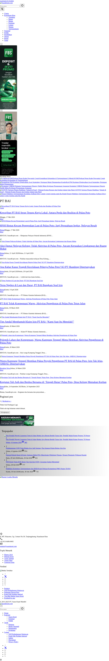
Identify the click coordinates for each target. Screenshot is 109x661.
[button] (22, 5)
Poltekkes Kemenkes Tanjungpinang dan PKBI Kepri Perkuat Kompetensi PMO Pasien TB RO (38, 469)
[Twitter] (5, 577)
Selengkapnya (5, 412)
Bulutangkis (13, 628)
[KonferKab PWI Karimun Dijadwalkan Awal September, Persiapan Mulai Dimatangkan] (30, 182)
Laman (6, 632)
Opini (2, 208)
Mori (1, 219)
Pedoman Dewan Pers (11, 592)
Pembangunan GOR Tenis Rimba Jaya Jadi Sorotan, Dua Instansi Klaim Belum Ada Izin (36, 448)
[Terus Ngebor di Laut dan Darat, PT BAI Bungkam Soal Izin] (21, 281)
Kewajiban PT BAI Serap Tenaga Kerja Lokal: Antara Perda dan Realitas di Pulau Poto (45, 212)
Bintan (2, 230)
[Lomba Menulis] (54, 503)
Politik (11, 621)
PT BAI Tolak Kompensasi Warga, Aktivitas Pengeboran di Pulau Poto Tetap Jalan (42, 303)
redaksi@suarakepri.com (8, 546)
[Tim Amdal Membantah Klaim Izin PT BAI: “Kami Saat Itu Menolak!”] (25, 317)
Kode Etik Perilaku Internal (13, 594)
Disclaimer (12, 640)
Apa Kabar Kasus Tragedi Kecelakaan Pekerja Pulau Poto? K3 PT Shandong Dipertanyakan (47, 267)
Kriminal (11, 619)
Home (6, 613)
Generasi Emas (9, 562)
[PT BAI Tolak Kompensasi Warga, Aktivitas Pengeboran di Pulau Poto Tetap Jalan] (29, 299)
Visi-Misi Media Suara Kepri (14, 596)
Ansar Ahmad (9, 558)
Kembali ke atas (9, 598)
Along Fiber (8, 560)
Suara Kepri (13, 617)
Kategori (7, 615)
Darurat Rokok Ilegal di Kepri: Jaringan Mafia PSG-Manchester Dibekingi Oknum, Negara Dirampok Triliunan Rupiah (46, 455)
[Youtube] (5, 581)
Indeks (11, 638)
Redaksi (7, 588)
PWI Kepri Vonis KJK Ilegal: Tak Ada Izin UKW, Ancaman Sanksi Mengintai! (32, 462)
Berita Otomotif (14, 626)
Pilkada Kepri (9, 557)
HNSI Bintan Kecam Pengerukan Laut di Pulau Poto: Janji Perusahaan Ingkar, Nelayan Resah (48, 225)
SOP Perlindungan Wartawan (14, 590)
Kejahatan (12, 630)
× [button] (1, 606)
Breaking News (5, 368)
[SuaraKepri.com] (6, 3)
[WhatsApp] (5, 583)
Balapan (11, 624)
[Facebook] (5, 574)
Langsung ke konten (7, 1)
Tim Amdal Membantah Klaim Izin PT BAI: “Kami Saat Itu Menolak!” (37, 321)
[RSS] (5, 585)
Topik (6, 623)
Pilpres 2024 (8, 555)
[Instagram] (5, 579)
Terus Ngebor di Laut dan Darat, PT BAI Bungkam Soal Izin (31, 285)
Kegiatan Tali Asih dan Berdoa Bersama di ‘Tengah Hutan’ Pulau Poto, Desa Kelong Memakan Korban (53, 382)
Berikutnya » (7, 401)
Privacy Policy (13, 642)
